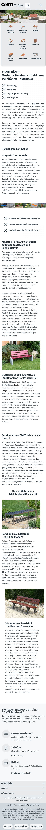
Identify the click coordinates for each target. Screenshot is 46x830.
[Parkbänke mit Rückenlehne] (4, 208)
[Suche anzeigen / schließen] (27, 5)
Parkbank (16, 112)
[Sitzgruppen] (19, 208)
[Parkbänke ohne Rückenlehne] (11, 208)
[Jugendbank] (27, 208)
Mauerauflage (23, 411)
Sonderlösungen (32, 134)
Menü (20, 5)
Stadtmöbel (6, 385)
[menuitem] (18, 5)
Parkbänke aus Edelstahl (11, 547)
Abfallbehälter (35, 44)
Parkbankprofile (23, 58)
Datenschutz (30, 819)
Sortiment (6, 399)
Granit (20, 299)
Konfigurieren (36, 826)
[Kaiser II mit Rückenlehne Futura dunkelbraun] (24, 603)
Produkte (5, 575)
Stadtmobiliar (31, 468)
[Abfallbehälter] (42, 208)
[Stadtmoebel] (21, 355)
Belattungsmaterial (23, 647)
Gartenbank (28, 266)
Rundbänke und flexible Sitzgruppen (23, 46)
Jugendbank (11, 44)
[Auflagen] (34, 208)
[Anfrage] (40, 5)
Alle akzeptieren (21, 826)
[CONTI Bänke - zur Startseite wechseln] (7, 5)
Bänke (16, 385)
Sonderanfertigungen (36, 58)
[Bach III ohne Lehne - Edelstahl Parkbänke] (21, 514)
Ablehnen (7, 826)
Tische (26, 388)
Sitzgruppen (35, 30)
